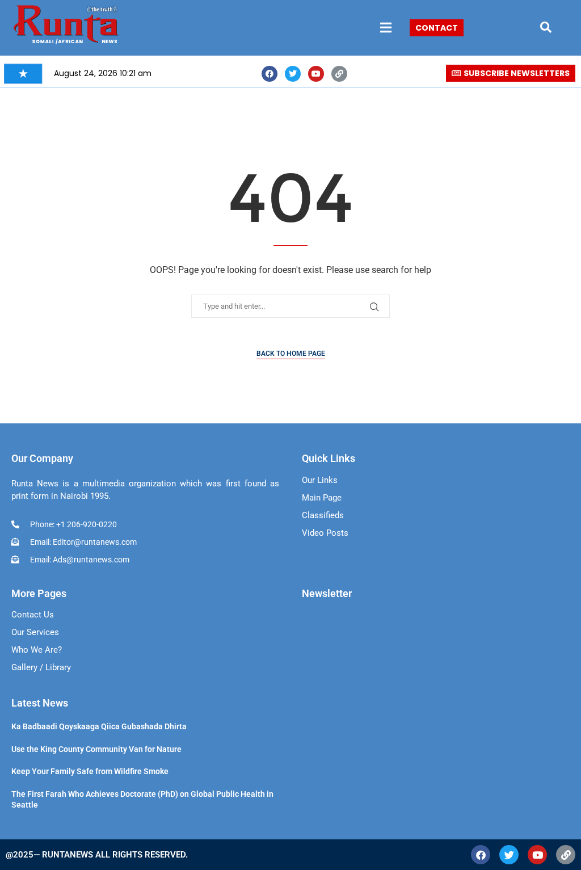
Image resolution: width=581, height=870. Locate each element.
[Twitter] (293, 74)
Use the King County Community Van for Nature (96, 749)
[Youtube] (316, 74)
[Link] (339, 74)
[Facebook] (269, 74)
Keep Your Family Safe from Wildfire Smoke (90, 771)
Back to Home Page (290, 354)
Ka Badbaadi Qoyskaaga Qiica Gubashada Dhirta (99, 726)
